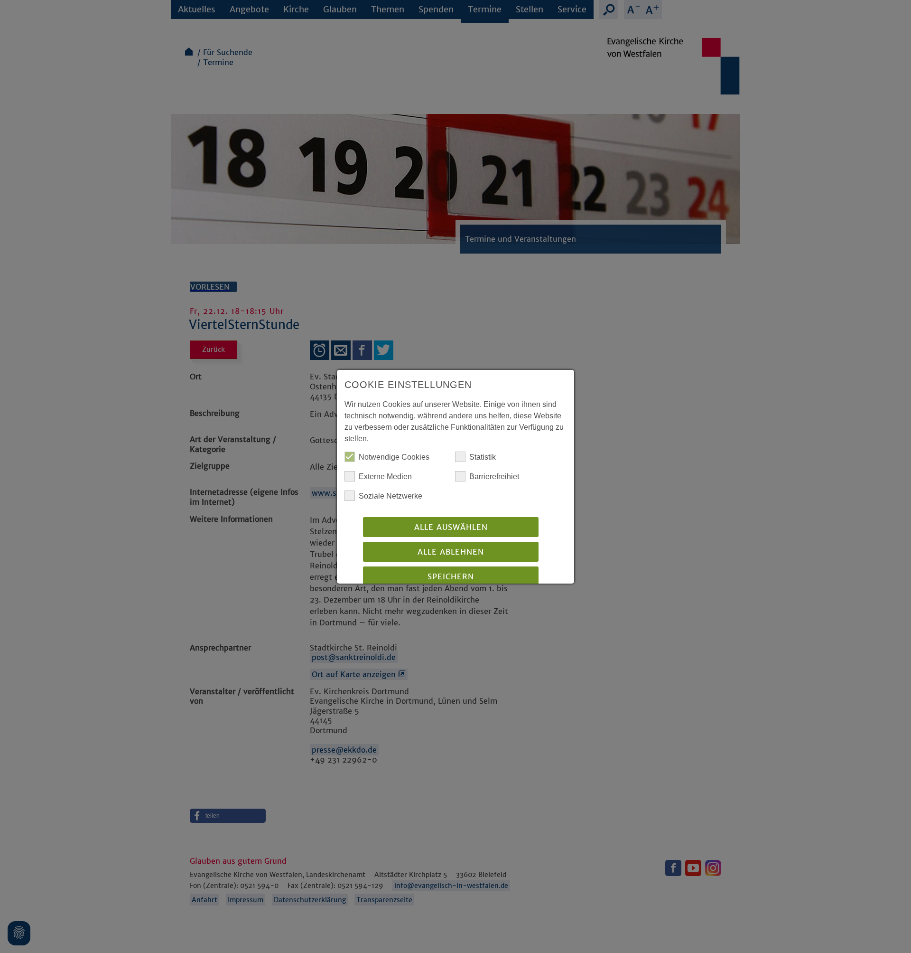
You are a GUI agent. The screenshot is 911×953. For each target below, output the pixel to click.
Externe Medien (385, 476)
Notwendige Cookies (394, 457)
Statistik (482, 457)
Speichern (451, 576)
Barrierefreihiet (494, 476)
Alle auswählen (451, 527)
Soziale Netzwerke (390, 496)
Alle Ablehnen (451, 552)
